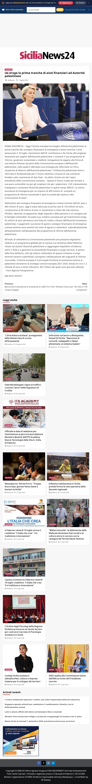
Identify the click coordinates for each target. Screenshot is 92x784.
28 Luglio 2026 (20, 394)
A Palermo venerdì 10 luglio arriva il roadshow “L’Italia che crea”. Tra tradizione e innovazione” (23, 533)
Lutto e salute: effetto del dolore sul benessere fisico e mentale (33, 712)
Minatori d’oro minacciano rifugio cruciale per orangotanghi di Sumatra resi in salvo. (43, 716)
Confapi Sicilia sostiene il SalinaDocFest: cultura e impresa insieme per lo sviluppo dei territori (22, 678)
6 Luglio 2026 (20, 588)
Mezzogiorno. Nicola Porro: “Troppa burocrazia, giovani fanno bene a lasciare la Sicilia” (23, 486)
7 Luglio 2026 (64, 542)
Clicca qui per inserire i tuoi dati (75, 9)
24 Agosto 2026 (20, 344)
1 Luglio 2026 (64, 684)
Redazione (11, 80)
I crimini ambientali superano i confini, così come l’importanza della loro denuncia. (42, 699)
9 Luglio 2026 (20, 539)
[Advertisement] (46, 30)
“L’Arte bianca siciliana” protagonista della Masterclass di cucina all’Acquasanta (23, 338)
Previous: (25, 286)
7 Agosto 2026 (64, 347)
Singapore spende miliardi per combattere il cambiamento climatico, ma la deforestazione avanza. (39, 705)
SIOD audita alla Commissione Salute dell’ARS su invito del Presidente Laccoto (67, 678)
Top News (8, 70)
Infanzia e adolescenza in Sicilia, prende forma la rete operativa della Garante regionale (67, 486)
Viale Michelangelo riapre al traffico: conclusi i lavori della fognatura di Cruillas (23, 387)
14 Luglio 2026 (64, 492)
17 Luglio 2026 (20, 492)
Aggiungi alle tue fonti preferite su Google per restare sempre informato (40, 3)
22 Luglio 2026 (20, 446)
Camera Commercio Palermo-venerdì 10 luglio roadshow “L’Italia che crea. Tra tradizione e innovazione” (23, 582)
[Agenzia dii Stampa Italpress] (21, 741)
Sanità (51, 670)
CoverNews (80, 777)
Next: (66, 286)
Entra (60, 10)
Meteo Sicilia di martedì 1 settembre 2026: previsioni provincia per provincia (40, 721)
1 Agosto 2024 (23, 80)
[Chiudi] (89, 3)
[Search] (86, 66)
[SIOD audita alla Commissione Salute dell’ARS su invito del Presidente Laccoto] (68, 658)
